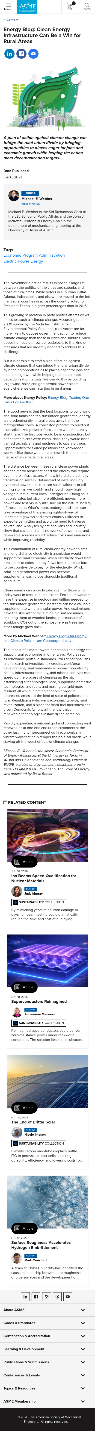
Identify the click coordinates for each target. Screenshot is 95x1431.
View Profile (30, 203)
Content (12, 20)
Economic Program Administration (34, 255)
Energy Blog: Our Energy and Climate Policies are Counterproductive (44, 638)
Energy (36, 261)
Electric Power (16, 261)
